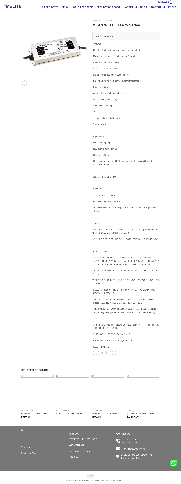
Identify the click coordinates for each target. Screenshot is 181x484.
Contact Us (157, 7)
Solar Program (83, 7)
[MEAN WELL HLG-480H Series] (143, 391)
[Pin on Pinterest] (109, 353)
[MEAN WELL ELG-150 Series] (107, 391)
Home (95, 21)
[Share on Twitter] (100, 353)
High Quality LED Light (79, 451)
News (143, 7)
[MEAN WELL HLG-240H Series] (37, 391)
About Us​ (25, 447)
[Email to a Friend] (104, 353)
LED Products (49, 7)
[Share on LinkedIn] (114, 353)
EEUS (65, 7)
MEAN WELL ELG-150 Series (104, 413)
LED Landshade (76, 445)
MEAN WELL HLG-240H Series (34, 413)
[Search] (151, 2)
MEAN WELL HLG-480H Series (140, 413)
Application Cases (108, 7)
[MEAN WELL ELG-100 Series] (72, 391)
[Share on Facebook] (95, 353)
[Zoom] (24, 83)
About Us (131, 7)
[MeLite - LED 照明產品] (17, 7)
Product (74, 433)
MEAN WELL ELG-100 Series (69, 413)
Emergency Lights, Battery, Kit (83, 439)
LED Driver (106, 21)
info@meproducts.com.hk (133, 449)
